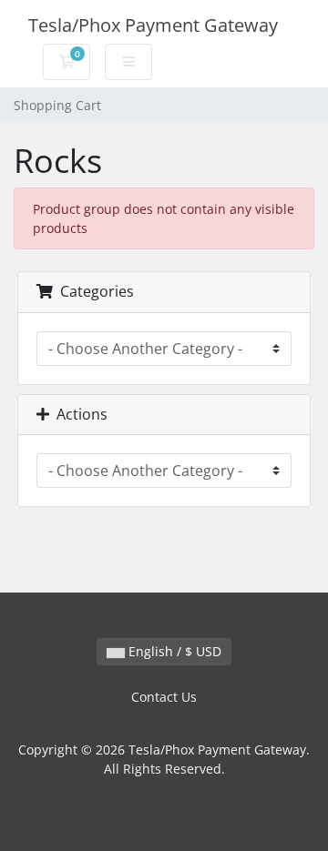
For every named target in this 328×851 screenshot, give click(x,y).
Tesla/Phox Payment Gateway (153, 25)
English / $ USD (173, 651)
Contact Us (164, 696)
